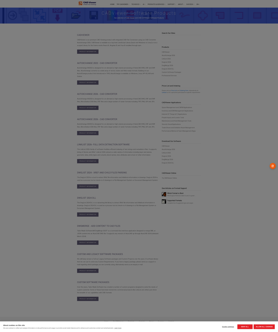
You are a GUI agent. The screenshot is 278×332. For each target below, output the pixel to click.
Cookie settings (228, 327)
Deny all (245, 327)
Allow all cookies (264, 327)
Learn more (117, 328)
